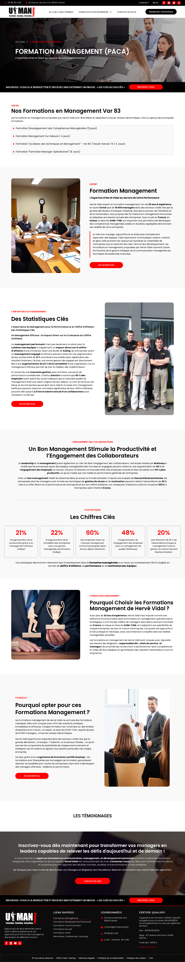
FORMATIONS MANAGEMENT (45, 42)
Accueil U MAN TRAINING (61, 12)
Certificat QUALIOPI (148, 947)
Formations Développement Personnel (72, 921)
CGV (151, 958)
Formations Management (65, 918)
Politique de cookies (136, 958)
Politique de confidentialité (111, 958)
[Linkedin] (169, 2)
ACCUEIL (20, 42)
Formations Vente (62, 932)
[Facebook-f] (163, 2)
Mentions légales (87, 958)
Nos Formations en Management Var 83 (66, 111)
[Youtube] (174, 2)
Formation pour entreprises (93, 12)
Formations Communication (67, 925)
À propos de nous (126, 12)
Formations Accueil (62, 929)
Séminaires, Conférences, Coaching (70, 936)
